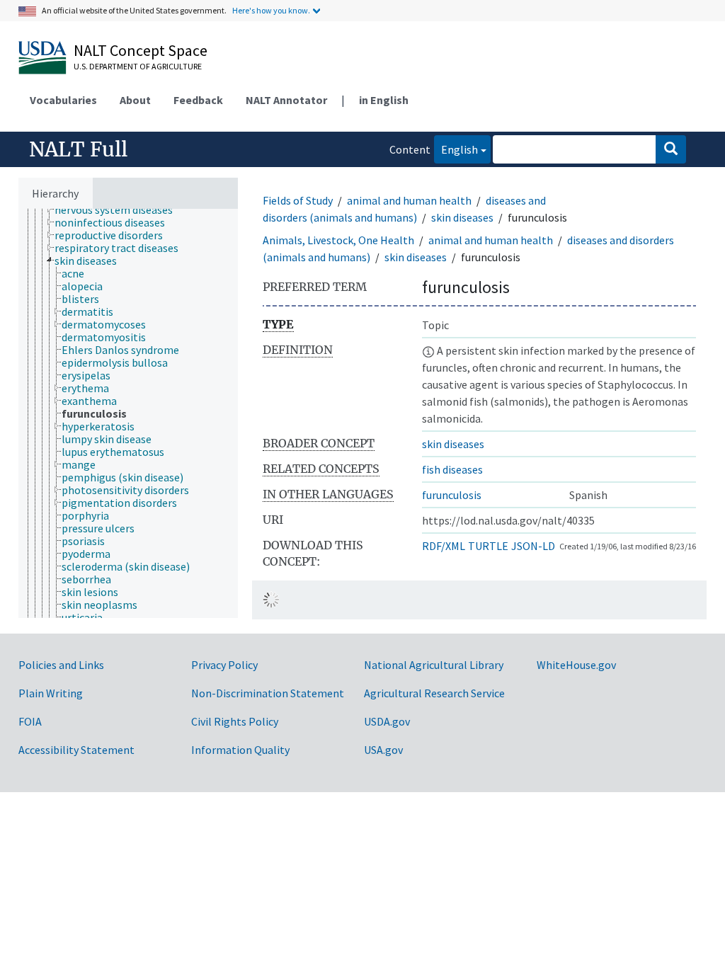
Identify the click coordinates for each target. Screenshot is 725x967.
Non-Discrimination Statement (267, 693)
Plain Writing (50, 693)
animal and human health (409, 200)
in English (384, 100)
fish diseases (452, 469)
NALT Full (78, 149)
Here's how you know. (271, 10)
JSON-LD (533, 546)
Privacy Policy (224, 665)
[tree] (128, 413)
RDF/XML (443, 546)
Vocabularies (63, 100)
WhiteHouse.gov (576, 665)
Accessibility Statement (76, 750)
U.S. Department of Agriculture (138, 66)
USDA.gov (387, 721)
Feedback (198, 100)
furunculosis (451, 495)
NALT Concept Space (140, 50)
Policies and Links (61, 665)
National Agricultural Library (433, 665)
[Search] (671, 149)
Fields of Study (298, 200)
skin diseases (462, 217)
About (135, 100)
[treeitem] (119, 209)
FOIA (30, 721)
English (456, 149)
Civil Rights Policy (234, 721)
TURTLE (488, 546)
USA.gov (383, 750)
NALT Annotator (286, 100)
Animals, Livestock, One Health (338, 240)
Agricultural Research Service (434, 693)
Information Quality (240, 750)
